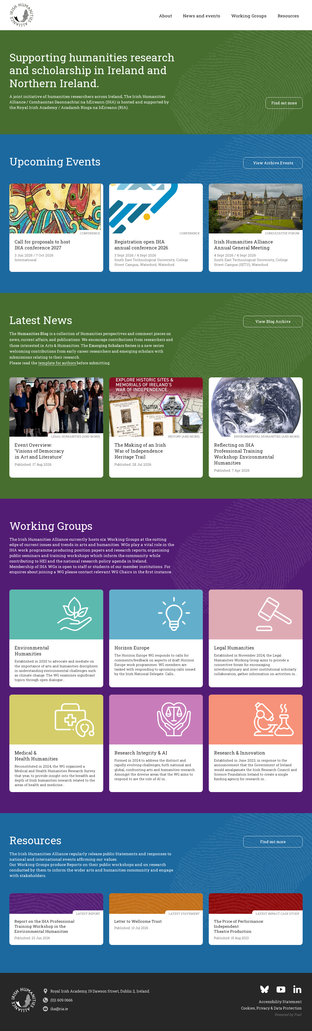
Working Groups (249, 16)
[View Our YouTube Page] (277, 987)
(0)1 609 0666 (61, 1000)
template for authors (57, 362)
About (165, 16)
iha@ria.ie (59, 1008)
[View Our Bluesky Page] (261, 987)
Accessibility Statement (280, 1001)
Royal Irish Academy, (100, 991)
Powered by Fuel (288, 1014)
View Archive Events (273, 162)
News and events (201, 16)
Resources (288, 16)
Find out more (284, 102)
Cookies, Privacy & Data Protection (271, 1008)
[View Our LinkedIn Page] (294, 987)
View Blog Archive (273, 321)
